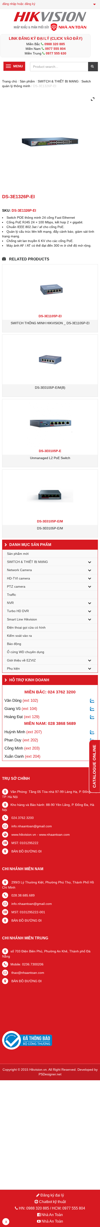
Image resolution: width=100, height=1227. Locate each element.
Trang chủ (9, 81)
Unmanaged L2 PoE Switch (50, 458)
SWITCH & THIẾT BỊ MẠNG (58, 81)
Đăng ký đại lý (52, 1195)
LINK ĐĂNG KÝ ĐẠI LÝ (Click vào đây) (45, 39)
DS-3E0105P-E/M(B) (50, 387)
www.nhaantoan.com (54, 834)
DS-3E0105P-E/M (50, 528)
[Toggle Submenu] (89, 562)
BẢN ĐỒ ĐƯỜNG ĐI (26, 851)
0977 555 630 (56, 53)
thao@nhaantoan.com (27, 973)
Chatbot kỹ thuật (52, 1202)
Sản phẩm (27, 81)
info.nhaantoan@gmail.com (31, 826)
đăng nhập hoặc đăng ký (18, 4)
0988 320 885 (54, 44)
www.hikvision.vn (23, 834)
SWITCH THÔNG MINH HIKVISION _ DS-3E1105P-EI (50, 323)
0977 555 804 (55, 49)
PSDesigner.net (50, 1074)
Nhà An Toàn (52, 1215)
